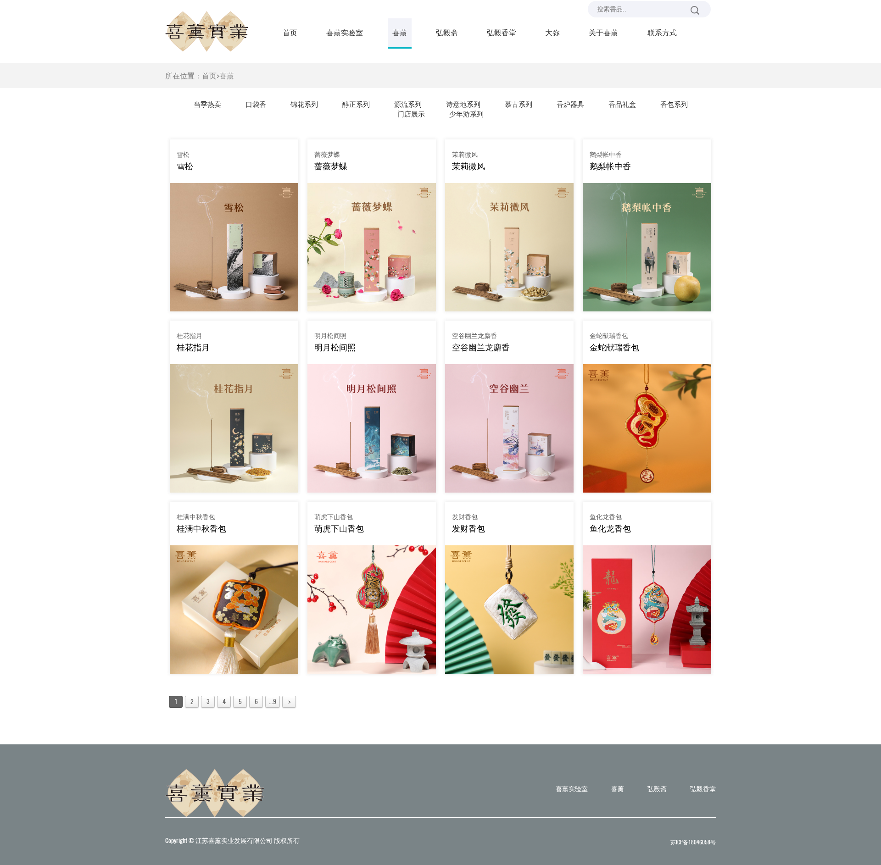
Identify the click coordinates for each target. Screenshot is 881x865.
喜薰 (399, 32)
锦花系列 (304, 104)
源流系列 (408, 104)
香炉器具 (570, 104)
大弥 (552, 32)
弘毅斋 (447, 32)
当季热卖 (207, 104)
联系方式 (662, 32)
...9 (272, 701)
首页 (290, 32)
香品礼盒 (622, 104)
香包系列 (674, 104)
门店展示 (411, 113)
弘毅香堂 (501, 32)
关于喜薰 (603, 32)
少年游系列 (466, 113)
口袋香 (255, 104)
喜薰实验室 (344, 32)
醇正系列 (356, 104)
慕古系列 (518, 104)
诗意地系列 (463, 104)
